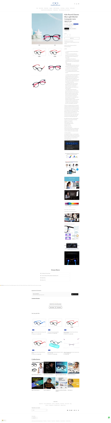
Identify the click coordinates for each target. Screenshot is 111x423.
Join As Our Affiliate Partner (47, 403)
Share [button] (66, 48)
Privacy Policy (62, 403)
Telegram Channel (63, 405)
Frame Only (67, 28)
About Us (53, 403)
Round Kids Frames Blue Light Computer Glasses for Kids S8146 (39, 332)
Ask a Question (75, 294)
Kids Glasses (70, 390)
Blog (70, 403)
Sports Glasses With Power (36, 374)
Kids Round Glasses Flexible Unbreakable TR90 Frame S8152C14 (38, 352)
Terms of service (67, 403)
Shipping (69, 25)
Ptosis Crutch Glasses (71, 374)
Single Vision (67, 30)
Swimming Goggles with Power (61, 374)
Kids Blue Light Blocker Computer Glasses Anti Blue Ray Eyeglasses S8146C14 (71, 332)
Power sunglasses (47, 390)
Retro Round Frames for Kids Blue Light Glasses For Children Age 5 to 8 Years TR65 (55, 352)
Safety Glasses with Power (48, 374)
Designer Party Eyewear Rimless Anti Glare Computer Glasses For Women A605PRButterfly (71, 352)
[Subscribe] (46, 410)
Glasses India (41, 403)
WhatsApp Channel (57, 405)
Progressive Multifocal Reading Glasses (61, 391)
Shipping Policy (51, 405)
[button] (75, 4)
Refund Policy (57, 403)
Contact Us (46, 405)
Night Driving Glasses (35, 390)
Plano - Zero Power (73, 28)
